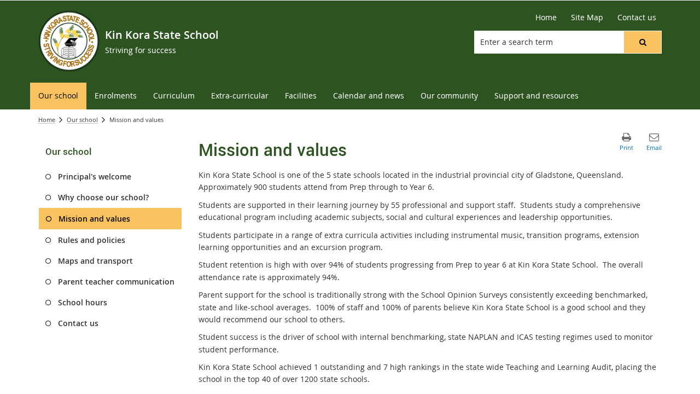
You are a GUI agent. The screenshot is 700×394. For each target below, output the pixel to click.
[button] (642, 42)
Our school (82, 119)
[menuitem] (58, 96)
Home (46, 119)
